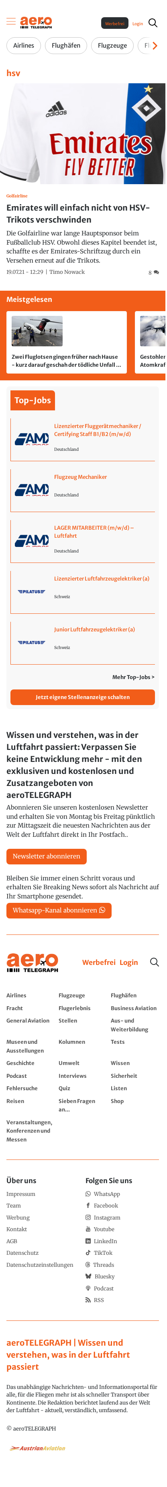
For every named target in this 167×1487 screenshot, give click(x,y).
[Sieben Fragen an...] (83, 1105)
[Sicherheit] (135, 1075)
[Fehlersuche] (30, 1088)
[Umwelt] (83, 1063)
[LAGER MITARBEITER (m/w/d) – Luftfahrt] (83, 541)
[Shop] (135, 1105)
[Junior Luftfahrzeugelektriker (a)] (83, 643)
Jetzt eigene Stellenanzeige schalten (83, 697)
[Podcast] (30, 1075)
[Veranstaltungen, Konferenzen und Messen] (30, 1131)
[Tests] (135, 1046)
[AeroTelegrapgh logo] (32, 963)
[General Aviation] (30, 1024)
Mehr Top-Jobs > (133, 677)
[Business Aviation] (135, 1008)
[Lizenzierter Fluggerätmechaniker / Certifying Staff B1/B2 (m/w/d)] (83, 439)
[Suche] (154, 962)
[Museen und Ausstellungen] (30, 1046)
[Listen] (135, 1088)
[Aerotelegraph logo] (36, 22)
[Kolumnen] (83, 1046)
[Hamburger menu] (11, 23)
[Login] (129, 963)
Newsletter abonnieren (46, 856)
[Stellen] (83, 1024)
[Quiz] (83, 1088)
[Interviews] (83, 1075)
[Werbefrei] (99, 963)
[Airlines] (30, 995)
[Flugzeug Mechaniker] (83, 490)
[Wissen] (135, 1063)
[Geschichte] (30, 1063)
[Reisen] (30, 1105)
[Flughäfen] (135, 995)
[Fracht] (30, 1008)
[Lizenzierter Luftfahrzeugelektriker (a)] (83, 592)
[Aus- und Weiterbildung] (135, 1024)
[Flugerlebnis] (83, 1008)
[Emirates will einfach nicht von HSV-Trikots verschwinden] (82, 180)
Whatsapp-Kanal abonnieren (55, 910)
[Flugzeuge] (83, 995)
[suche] (153, 23)
